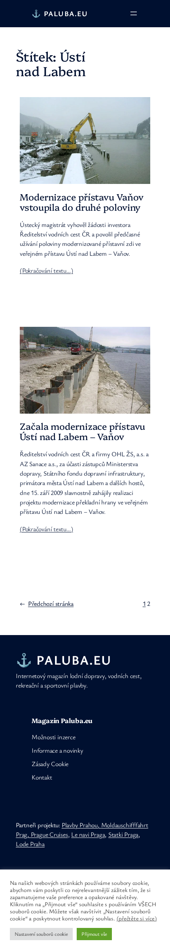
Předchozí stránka (47, 603)
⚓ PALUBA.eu (60, 13)
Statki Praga (123, 834)
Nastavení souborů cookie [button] (41, 933)
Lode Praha (30, 844)
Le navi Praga (88, 834)
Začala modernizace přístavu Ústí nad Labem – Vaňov (82, 431)
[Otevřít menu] (133, 13)
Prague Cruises (49, 834)
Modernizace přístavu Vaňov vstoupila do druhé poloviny (81, 202)
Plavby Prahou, (81, 825)
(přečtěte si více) (137, 918)
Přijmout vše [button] (94, 933)
